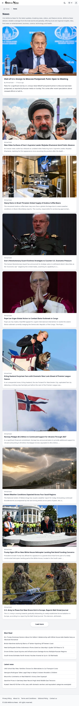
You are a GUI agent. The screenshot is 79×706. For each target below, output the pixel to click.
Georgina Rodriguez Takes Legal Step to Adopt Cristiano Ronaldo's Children (30, 672)
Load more (39, 624)
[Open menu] (2, 3)
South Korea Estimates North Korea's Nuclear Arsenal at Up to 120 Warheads (31, 655)
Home (7, 9)
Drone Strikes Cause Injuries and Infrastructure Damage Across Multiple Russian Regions (35, 651)
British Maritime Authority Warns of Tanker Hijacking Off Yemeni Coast (28, 643)
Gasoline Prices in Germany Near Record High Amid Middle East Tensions (29, 680)
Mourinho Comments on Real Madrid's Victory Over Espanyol (25, 676)
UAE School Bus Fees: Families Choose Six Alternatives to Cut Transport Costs (31, 668)
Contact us (53, 698)
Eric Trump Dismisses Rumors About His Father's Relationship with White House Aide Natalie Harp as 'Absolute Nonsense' (39, 638)
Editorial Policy (43, 698)
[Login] (76, 3)
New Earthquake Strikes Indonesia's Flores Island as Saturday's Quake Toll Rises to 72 (34, 647)
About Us (16, 698)
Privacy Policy (7, 698)
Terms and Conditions (28, 698)
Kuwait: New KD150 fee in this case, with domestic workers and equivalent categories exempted (37, 684)
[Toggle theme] (64, 3)
